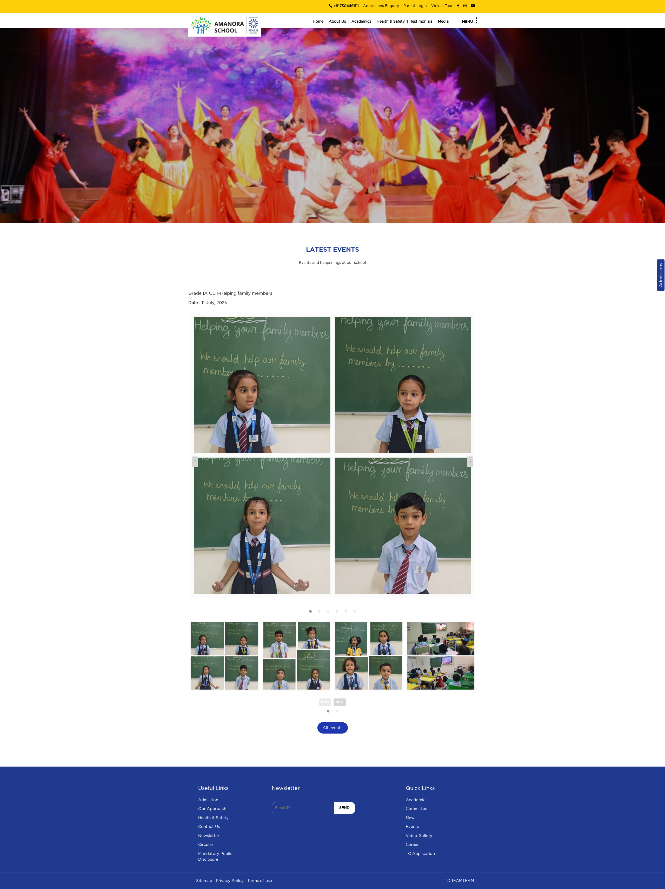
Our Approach (212, 809)
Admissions (661, 275)
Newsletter (208, 836)
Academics (361, 21)
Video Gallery (419, 836)
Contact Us (209, 827)
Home (318, 21)
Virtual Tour (442, 6)
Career (412, 845)
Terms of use (259, 881)
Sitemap (204, 881)
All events (333, 728)
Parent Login (415, 6)
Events (412, 827)
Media (443, 21)
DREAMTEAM (460, 881)
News (411, 818)
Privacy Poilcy (230, 881)
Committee (416, 809)
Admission (208, 800)
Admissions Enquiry (381, 6)
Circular (205, 845)
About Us (337, 21)
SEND (344, 808)
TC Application (420, 854)
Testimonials (421, 21)
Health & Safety (391, 21)
